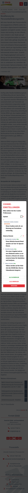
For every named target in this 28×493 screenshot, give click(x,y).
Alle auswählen (14, 277)
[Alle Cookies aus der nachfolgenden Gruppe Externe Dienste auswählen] (21, 236)
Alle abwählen (14, 281)
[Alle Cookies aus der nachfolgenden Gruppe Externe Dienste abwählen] (24, 236)
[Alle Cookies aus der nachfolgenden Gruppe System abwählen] (24, 217)
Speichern (14, 286)
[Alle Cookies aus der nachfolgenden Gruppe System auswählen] (21, 217)
